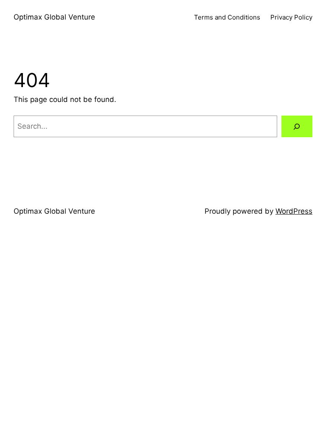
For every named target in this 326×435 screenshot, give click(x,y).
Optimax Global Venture (54, 17)
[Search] (296, 126)
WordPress (293, 211)
